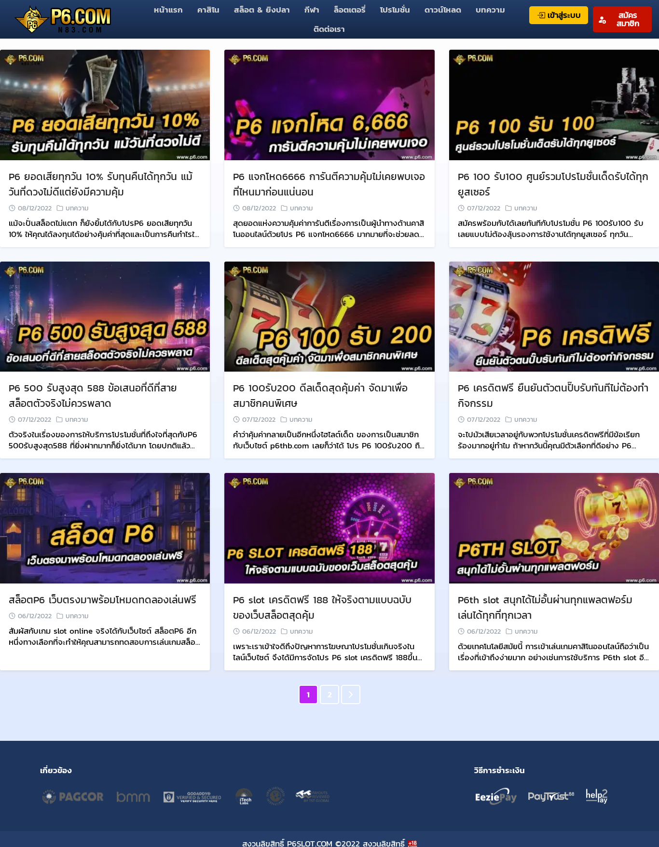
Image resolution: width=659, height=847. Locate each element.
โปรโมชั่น (395, 9)
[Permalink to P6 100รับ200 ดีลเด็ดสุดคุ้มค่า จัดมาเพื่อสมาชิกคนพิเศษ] (329, 315)
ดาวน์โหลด (443, 9)
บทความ (490, 9)
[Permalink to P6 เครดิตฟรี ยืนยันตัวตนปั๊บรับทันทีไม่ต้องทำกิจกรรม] (554, 315)
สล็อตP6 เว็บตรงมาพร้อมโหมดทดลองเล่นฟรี (102, 599)
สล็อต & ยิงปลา (262, 9)
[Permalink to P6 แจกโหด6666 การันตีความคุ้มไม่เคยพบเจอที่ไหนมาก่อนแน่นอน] (329, 104)
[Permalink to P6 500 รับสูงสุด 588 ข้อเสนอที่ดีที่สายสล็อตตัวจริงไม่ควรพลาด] (105, 315)
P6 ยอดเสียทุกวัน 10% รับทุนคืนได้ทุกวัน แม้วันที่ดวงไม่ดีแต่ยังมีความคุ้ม (100, 184)
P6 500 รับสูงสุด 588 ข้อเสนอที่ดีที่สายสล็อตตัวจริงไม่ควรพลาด (93, 395)
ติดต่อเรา (329, 29)
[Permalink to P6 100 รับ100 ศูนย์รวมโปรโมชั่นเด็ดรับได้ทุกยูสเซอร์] (554, 104)
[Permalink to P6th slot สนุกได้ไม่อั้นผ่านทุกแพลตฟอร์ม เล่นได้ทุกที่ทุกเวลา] (554, 527)
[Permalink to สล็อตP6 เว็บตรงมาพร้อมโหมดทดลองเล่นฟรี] (105, 527)
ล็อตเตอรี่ (350, 9)
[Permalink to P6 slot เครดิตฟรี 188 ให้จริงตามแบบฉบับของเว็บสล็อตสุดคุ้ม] (329, 527)
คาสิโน (208, 9)
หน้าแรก (168, 9)
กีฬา (311, 9)
